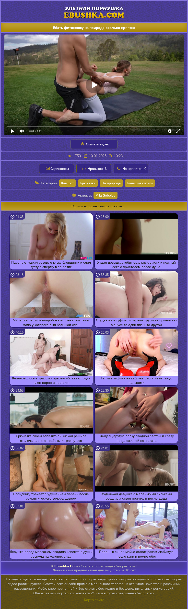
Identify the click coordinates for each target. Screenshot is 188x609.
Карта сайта (94, 600)
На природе (111, 183)
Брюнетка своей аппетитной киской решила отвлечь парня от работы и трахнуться (51, 438)
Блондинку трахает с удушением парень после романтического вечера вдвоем (51, 496)
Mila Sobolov (105, 195)
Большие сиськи (140, 183)
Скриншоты (59, 169)
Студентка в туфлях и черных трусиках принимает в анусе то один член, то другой (136, 322)
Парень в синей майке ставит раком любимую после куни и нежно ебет (136, 554)
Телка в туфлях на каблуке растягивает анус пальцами (136, 380)
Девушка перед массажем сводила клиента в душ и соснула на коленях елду (51, 554)
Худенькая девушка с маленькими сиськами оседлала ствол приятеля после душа (136, 496)
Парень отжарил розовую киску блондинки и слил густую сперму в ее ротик (51, 264)
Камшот (67, 183)
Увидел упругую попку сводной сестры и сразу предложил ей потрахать (136, 438)
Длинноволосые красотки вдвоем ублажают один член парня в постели (51, 380)
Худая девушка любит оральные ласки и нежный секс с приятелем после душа (136, 264)
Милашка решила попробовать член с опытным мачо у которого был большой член (51, 322)
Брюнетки (87, 183)
